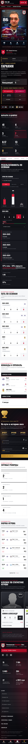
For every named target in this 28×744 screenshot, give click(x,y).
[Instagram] (7, 655)
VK (19, 95)
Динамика (3, 158)
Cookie (20, 735)
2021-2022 (5, 347)
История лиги (5, 711)
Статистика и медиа (6, 720)
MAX (20, 99)
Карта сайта (4, 737)
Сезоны (10, 158)
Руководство (5, 697)
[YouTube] (11, 655)
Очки (6, 184)
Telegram (8, 99)
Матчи (22, 184)
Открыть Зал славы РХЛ (14, 455)
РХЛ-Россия (4, 723)
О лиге (3, 690)
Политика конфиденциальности (9, 735)
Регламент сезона (6, 704)
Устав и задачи (5, 701)
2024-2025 (5, 303)
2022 (3, 337)
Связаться (4, 727)
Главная (3, 6)
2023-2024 (5, 314)
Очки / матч (14, 184)
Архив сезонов (5, 708)
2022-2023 (5, 326)
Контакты (4, 693)
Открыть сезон (14, 226)
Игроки (9, 6)
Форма (22, 158)
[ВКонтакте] (3, 655)
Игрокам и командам (7, 716)
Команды (16, 158)
